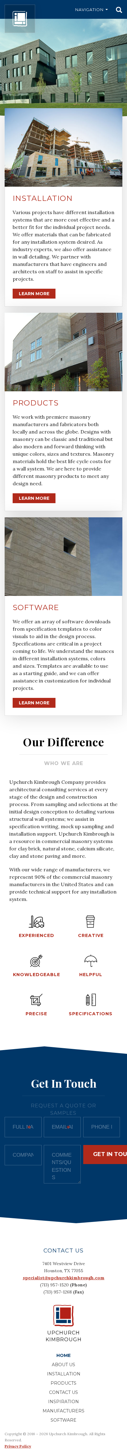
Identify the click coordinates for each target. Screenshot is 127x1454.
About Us (63, 1364)
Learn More (34, 293)
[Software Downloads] (63, 556)
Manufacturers (63, 1411)
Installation (43, 198)
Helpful (90, 974)
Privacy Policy (18, 1446)
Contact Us (63, 1392)
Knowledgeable (36, 974)
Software (36, 607)
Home (63, 1355)
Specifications (91, 1013)
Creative (91, 935)
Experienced (36, 935)
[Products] (63, 352)
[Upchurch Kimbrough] (20, 18)
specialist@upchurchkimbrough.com (63, 1278)
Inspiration (63, 1401)
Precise (36, 1013)
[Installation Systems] (63, 147)
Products (36, 402)
